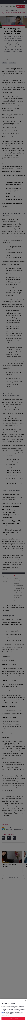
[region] (13, 1010)
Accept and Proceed (13, 1018)
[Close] (25, 1001)
